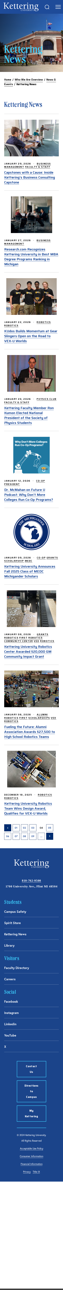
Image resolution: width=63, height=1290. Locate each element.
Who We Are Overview (29, 80)
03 (32, 827)
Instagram (11, 1013)
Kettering (21, 7)
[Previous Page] (7, 827)
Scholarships (39, 718)
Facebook (11, 1001)
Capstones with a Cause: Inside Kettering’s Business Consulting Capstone (29, 177)
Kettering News (15, 934)
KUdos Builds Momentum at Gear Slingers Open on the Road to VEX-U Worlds (30, 336)
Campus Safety (15, 911)
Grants (52, 558)
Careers (10, 979)
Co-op (40, 481)
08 (24, 836)
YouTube (10, 1035)
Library (9, 945)
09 (32, 836)
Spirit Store (12, 923)
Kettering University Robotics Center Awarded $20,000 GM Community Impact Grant (28, 651)
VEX (36, 641)
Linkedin (10, 1024)
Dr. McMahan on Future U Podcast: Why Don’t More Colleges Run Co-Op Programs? (28, 494)
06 (7, 836)
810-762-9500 (31, 880)
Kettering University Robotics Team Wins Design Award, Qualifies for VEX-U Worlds (28, 808)
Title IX (36, 1171)
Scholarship (14, 561)
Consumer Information (31, 1156)
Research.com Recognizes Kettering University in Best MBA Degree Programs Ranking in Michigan (31, 256)
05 (49, 827)
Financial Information (32, 1164)
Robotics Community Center (23, 639)
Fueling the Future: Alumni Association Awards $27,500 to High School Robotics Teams (29, 731)
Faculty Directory (16, 968)
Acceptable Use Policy (31, 1148)
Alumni (42, 714)
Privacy (27, 1171)
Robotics (44, 322)
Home (7, 80)
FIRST (23, 638)
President (12, 484)
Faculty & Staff (37, 167)
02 (24, 827)
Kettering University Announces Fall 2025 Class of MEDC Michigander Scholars (29, 571)
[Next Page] (49, 836)
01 (16, 827)
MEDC (28, 561)
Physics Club (46, 399)
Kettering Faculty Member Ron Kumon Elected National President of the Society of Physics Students (29, 415)
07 (16, 836)
